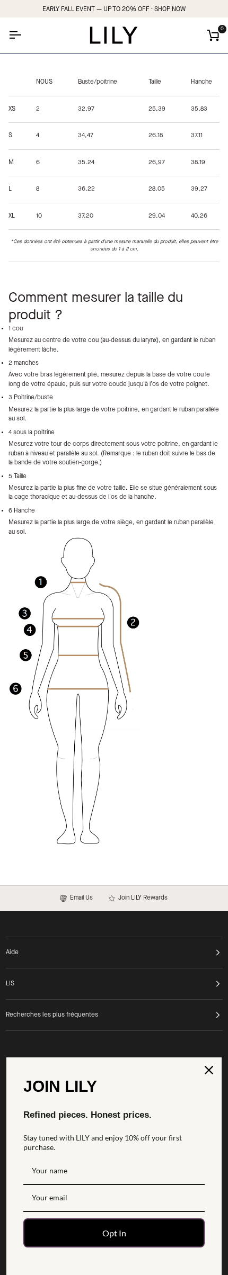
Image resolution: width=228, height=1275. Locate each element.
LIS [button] (10, 984)
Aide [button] (12, 952)
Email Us (80, 898)
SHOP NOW (170, 9)
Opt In (114, 1233)
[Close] (209, 1070)
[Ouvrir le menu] (24, 35)
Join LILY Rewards (141, 898)
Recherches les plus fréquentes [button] (52, 1015)
